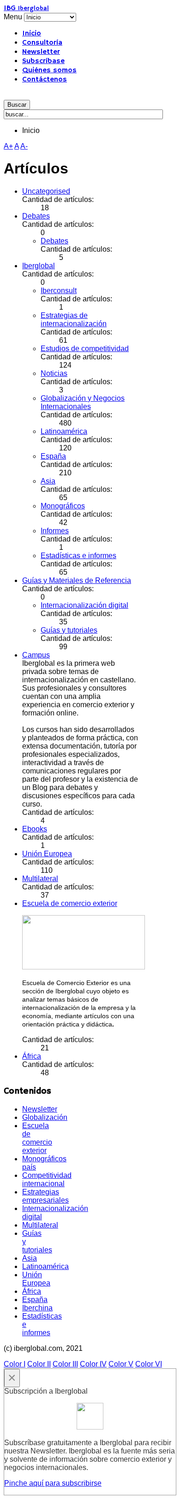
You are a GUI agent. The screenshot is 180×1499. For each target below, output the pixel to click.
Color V (120, 1364)
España (53, 456)
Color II (39, 1364)
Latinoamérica (64, 431)
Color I (14, 1364)
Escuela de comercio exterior (69, 903)
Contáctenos (44, 79)
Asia (48, 481)
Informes (55, 531)
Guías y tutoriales (69, 630)
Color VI (148, 1364)
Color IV (93, 1364)
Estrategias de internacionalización (74, 319)
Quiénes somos (49, 70)
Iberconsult (59, 290)
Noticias (54, 373)
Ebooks (34, 829)
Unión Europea (47, 854)
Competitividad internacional (47, 1179)
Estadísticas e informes (78, 555)
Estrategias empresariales (45, 1196)
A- (24, 146)
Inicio (31, 33)
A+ (8, 146)
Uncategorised (46, 191)
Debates (36, 216)
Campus (36, 655)
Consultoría (42, 42)
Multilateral (40, 878)
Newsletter (41, 52)
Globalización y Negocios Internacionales (83, 402)
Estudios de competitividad (85, 348)
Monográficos (63, 506)
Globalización (44, 1117)
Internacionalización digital (84, 605)
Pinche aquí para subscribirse (53, 1483)
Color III (65, 1364)
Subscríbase (43, 61)
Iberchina (37, 1308)
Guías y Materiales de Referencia (76, 580)
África (31, 1056)
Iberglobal (38, 266)
